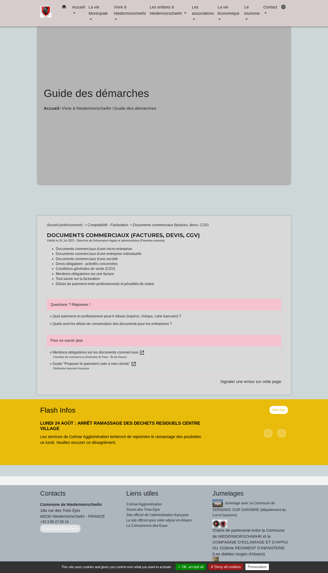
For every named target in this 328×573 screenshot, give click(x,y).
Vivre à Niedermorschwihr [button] (130, 10)
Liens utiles (142, 493)
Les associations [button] (203, 10)
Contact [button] (270, 7)
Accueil (51, 108)
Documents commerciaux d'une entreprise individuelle (98, 254)
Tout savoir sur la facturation (78, 279)
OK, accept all (192, 567)
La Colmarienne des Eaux (147, 525)
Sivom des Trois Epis (143, 509)
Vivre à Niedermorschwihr (86, 108)
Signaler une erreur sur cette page (250, 381)
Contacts (53, 493)
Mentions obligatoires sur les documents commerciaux (99, 352)
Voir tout (278, 410)
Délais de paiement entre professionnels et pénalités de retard (105, 284)
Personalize (257, 567)
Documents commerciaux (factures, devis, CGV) (171, 225)
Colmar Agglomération (144, 504)
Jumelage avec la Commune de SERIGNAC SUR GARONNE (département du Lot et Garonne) (249, 509)
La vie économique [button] (228, 10)
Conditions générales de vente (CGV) (85, 269)
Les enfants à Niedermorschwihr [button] (166, 10)
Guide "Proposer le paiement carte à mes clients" (94, 364)
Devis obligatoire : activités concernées (87, 264)
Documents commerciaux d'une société (87, 259)
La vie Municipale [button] (98, 10)
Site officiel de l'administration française (157, 515)
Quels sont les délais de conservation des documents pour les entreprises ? (112, 324)
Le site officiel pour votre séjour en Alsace (159, 520)
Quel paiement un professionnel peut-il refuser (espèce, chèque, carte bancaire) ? (117, 316)
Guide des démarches (135, 108)
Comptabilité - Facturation (108, 225)
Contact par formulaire (60, 528)
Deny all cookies (227, 567)
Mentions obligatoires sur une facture (85, 274)
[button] (64, 7)
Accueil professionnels (65, 225)
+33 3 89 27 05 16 (54, 522)
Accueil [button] (78, 7)
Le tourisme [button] (252, 10)
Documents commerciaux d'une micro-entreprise (94, 249)
